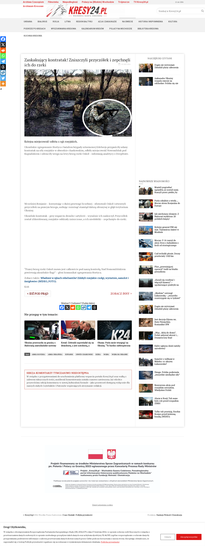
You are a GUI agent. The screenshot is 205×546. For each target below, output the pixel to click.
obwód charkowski (84, 354)
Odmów (167, 537)
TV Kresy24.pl (141, 2)
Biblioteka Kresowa (148, 29)
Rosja (56, 21)
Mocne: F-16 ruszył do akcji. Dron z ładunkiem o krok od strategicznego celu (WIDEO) (167, 244)
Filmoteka (53, 2)
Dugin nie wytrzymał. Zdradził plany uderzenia (167, 66)
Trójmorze (123, 2)
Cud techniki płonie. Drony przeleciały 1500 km (167, 254)
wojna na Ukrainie (119, 354)
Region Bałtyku (84, 21)
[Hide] (1, 89)
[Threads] (94, 307)
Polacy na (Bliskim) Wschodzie (98, 2)
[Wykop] (83, 307)
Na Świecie (127, 21)
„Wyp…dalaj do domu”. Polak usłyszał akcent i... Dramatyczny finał (166, 335)
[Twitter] (3, 78)
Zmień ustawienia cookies (102, 505)
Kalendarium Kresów (93, 29)
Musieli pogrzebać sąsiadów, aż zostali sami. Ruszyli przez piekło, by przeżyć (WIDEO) (167, 191)
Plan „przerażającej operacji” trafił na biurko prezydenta (166, 269)
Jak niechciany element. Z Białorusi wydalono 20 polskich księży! (167, 216)
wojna (106, 354)
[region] (102, 534)
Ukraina (28, 21)
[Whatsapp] (78, 307)
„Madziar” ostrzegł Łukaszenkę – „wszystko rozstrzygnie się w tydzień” (168, 295)
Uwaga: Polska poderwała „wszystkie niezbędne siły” (167, 373)
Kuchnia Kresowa (33, 36)
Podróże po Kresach (34, 29)
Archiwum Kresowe (33, 6)
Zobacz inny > (121, 293)
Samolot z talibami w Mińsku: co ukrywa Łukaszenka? (164, 361)
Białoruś (42, 21)
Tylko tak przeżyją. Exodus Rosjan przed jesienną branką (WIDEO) (167, 414)
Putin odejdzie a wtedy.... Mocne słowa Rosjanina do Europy (167, 203)
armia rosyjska (38, 354)
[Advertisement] (102, 45)
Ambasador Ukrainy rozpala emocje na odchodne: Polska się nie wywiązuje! (166, 82)
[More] (3, 83)
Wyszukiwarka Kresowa (63, 29)
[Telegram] (89, 307)
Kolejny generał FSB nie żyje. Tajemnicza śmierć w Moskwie (167, 229)
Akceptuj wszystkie (188, 537)
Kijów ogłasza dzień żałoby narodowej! (167, 347)
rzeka (98, 354)
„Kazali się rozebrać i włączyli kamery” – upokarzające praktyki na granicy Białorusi (167, 284)
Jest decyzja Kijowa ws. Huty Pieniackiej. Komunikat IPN (165, 322)
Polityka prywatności (110, 542)
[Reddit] (72, 307)
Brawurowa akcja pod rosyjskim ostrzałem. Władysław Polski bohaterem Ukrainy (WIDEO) (165, 390)
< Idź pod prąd (37, 293)
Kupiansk (69, 354)
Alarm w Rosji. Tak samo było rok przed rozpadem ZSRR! (167, 401)
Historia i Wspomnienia (150, 21)
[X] (67, 307)
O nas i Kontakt (68, 515)
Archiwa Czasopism (33, 2)
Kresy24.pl (29, 515)
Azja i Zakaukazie (107, 21)
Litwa (68, 21)
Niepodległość (70, 2)
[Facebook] (61, 307)
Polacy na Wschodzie (120, 29)
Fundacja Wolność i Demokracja (169, 515)
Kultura (172, 21)
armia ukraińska (55, 354)
